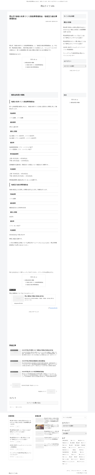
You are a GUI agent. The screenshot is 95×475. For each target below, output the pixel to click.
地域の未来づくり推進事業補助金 (34, 64)
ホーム (68, 470)
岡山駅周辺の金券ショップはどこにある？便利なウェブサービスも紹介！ (73, 36)
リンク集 (84, 470)
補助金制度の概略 (29, 62)
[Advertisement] (33, 33)
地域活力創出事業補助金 (32, 67)
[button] (85, 417)
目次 (31, 59)
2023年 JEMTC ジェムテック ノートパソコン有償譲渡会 (74, 48)
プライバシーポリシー (76, 470)
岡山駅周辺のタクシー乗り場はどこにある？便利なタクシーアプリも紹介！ (74, 42)
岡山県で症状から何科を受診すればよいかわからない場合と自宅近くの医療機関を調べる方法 (74, 30)
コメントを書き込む (34, 403)
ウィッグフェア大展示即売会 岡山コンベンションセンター (74, 54)
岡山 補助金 (13, 289)
